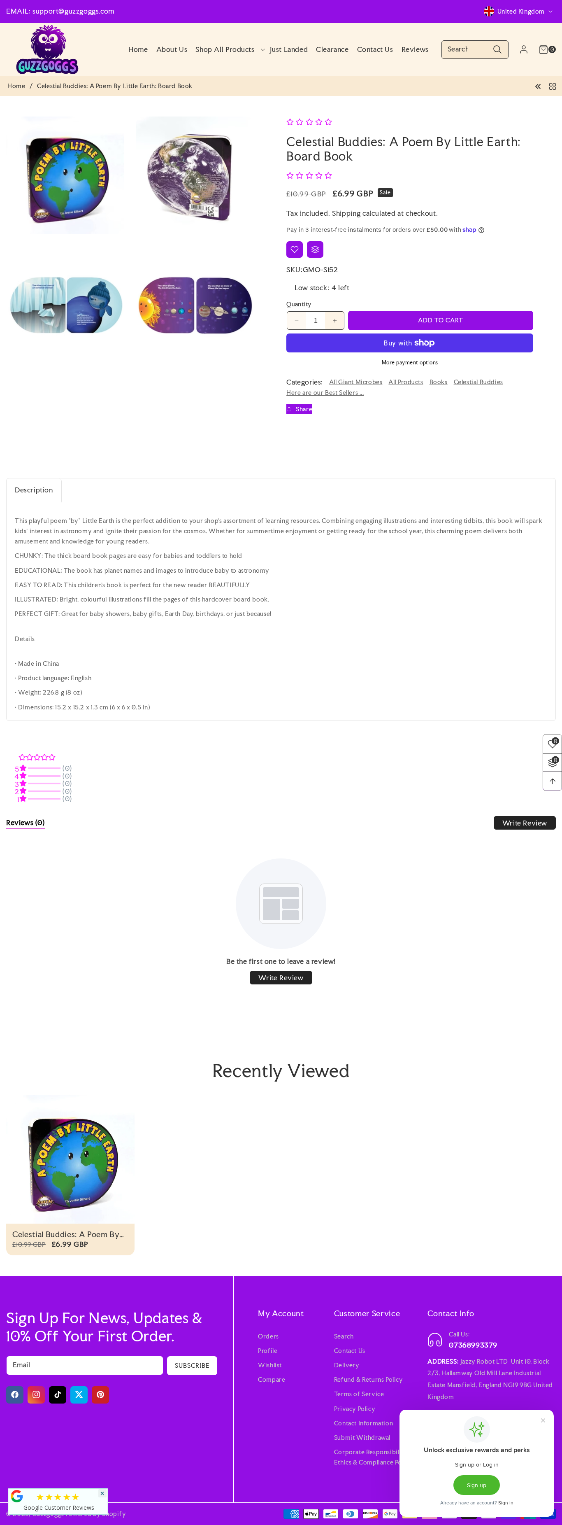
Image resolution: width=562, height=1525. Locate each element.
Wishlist (270, 1365)
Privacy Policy (354, 1408)
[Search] (497, 49)
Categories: (304, 382)
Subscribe (192, 1365)
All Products (405, 382)
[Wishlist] (294, 249)
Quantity (298, 304)
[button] (228, 49)
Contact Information (363, 1423)
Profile (267, 1350)
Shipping (346, 213)
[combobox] (475, 49)
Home (16, 86)
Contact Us (349, 1350)
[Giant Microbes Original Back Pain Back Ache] (538, 85)
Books (439, 382)
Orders (268, 1336)
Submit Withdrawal (362, 1437)
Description (34, 489)
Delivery (347, 1365)
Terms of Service (359, 1394)
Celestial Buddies (478, 382)
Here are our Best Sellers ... (325, 392)
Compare (271, 1379)
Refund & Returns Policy (368, 1379)
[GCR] (16, 1496)
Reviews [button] (25, 822)
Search (344, 1336)
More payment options (410, 362)
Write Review (524, 822)
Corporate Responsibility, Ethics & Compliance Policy (373, 1457)
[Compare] (315, 249)
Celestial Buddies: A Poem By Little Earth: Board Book (65, 1234)
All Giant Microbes (356, 382)
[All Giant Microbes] (552, 85)
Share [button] (304, 409)
